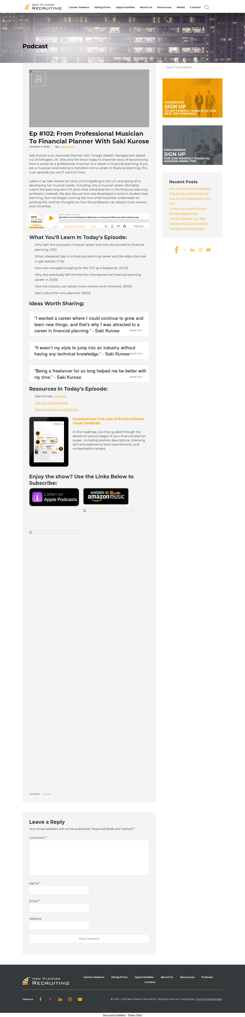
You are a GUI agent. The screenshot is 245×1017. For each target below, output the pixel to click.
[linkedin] (192, 249)
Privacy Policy (135, 1015)
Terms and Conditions (114, 1015)
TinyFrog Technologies (209, 999)
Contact (149, 982)
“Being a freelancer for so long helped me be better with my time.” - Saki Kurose (90, 373)
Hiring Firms (119, 977)
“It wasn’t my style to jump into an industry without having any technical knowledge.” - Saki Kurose (84, 350)
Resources (187, 977)
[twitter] (184, 249)
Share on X (136, 330)
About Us (167, 977)
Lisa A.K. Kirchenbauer (51, 403)
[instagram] (200, 249)
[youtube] (208, 249)
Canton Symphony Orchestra (56, 409)
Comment (37, 838)
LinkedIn (60, 396)
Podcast (46, 794)
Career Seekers (94, 977)
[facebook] (176, 249)
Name (34, 883)
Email (34, 901)
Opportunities (144, 977)
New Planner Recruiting (44, 6)
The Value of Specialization (187, 228)
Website (35, 919)
